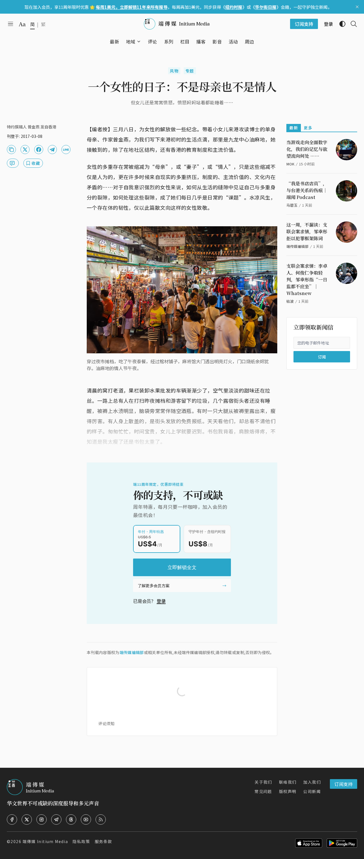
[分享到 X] (25, 149)
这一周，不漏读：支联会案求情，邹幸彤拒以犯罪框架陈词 (306, 231)
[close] (357, 6)
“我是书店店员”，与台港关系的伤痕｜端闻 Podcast (306, 190)
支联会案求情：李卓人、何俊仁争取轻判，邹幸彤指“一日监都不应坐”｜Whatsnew (306, 279)
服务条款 (103, 841)
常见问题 (263, 791)
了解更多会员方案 (153, 585)
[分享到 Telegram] (52, 149)
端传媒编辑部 (131, 652)
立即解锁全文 (182, 567)
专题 (189, 71)
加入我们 (312, 782)
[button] (130, 41)
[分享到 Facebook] (38, 149)
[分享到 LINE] (66, 149)
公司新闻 (312, 791)
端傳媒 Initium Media (45, 841)
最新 (293, 127)
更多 (308, 127)
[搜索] (351, 23)
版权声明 (288, 791)
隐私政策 (81, 841)
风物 (174, 71)
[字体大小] (22, 24)
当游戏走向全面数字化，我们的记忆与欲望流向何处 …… (306, 149)
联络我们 (288, 782)
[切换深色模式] (340, 23)
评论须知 (106, 723)
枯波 (290, 301)
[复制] (11, 149)
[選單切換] (138, 41)
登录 (161, 600)
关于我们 (263, 782)
